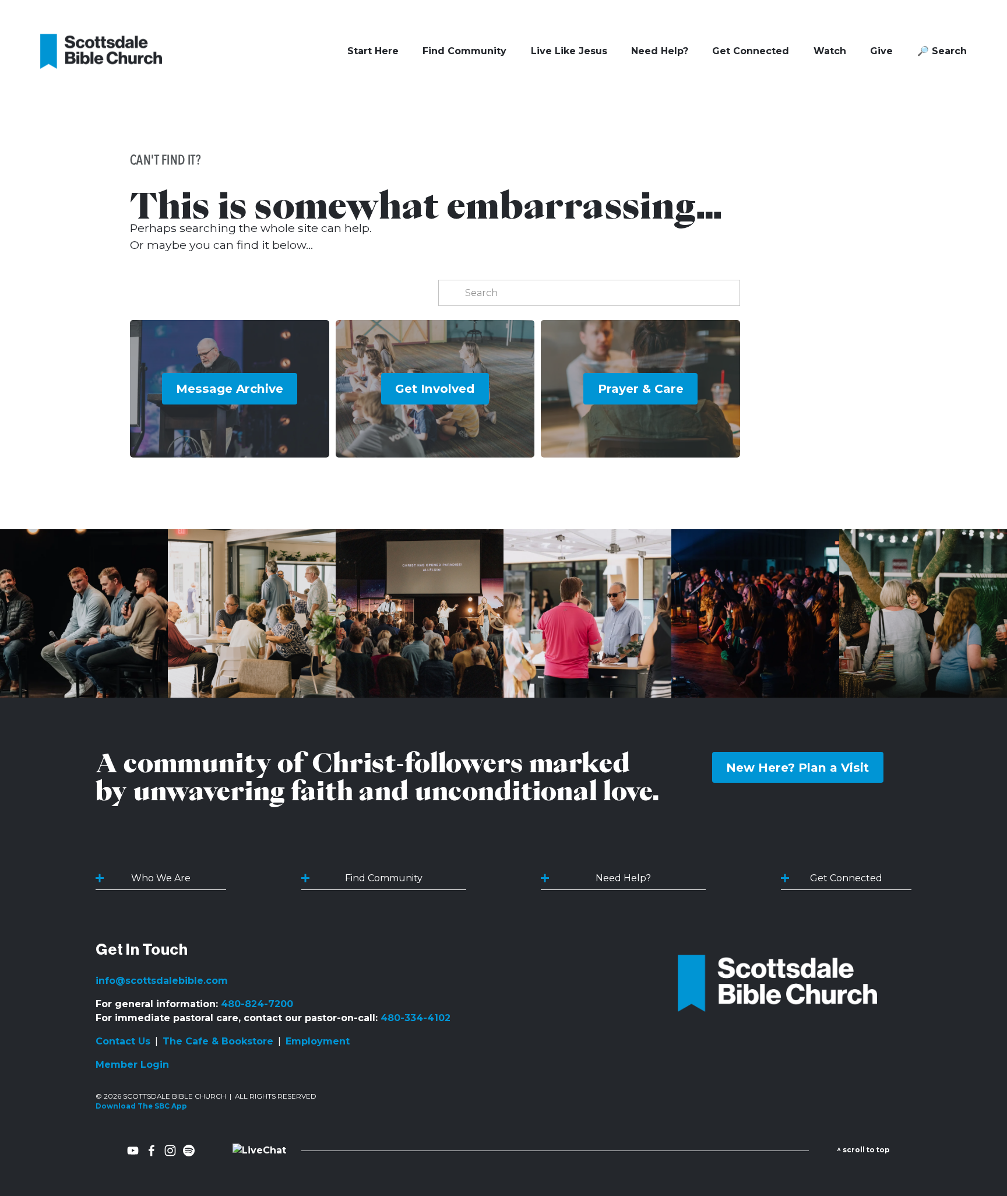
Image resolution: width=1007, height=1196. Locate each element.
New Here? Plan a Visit (797, 767)
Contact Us (123, 1041)
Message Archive (229, 388)
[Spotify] (189, 1150)
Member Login (132, 1064)
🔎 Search (942, 51)
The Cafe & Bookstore (218, 1041)
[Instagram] (170, 1150)
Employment (318, 1041)
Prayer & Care (641, 388)
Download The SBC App (141, 1106)
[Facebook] (151, 1150)
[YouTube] (133, 1150)
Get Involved (434, 388)
